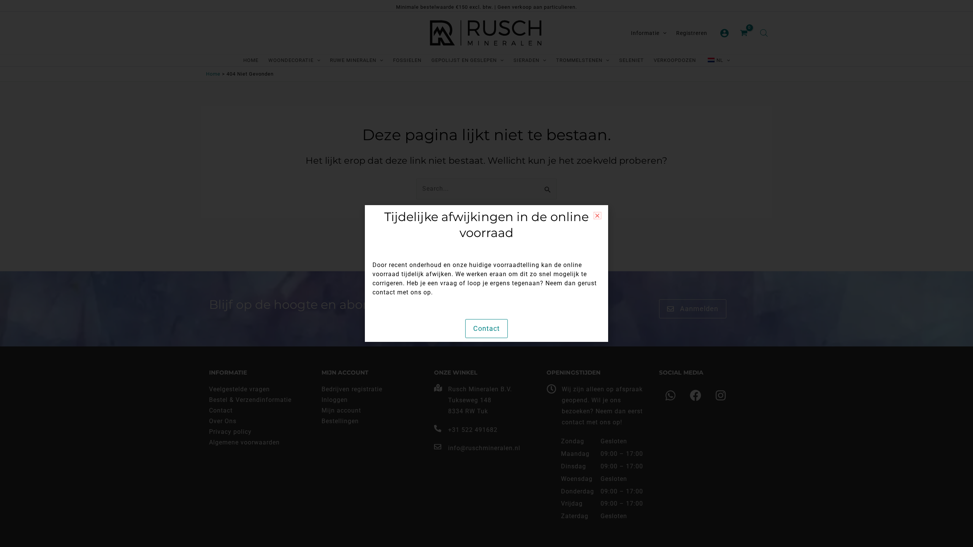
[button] (597, 215)
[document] (486, 273)
